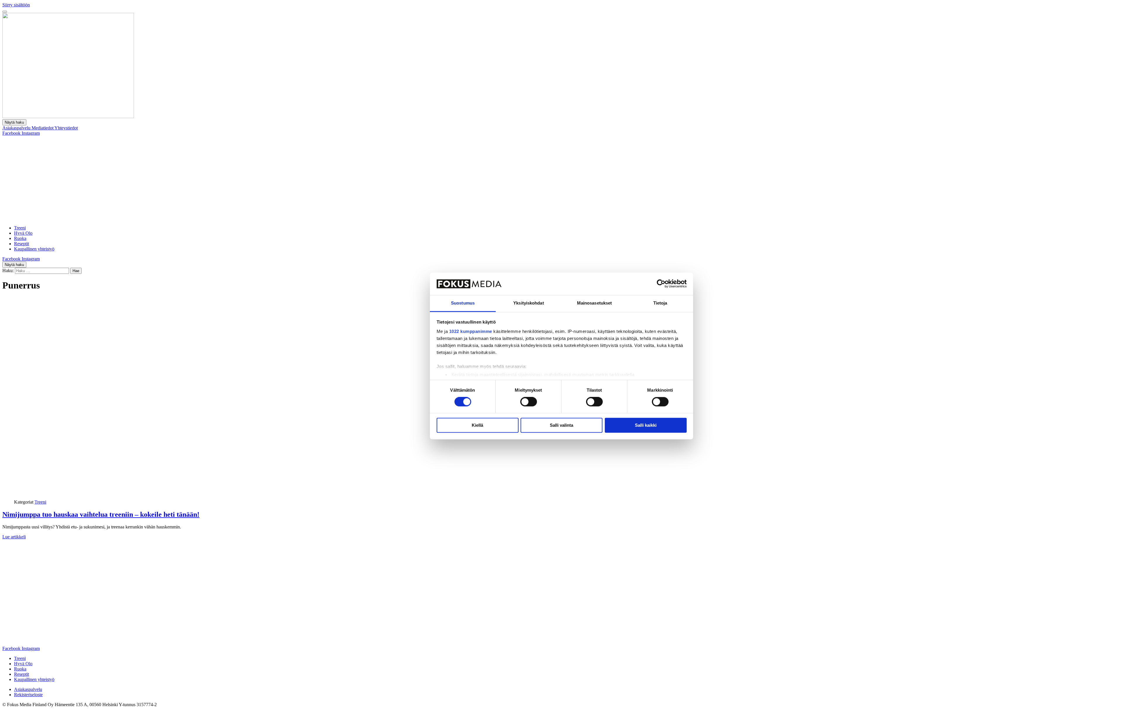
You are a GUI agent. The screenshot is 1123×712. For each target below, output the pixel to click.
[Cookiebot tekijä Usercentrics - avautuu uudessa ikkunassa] (661, 283)
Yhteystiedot (66, 127)
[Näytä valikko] (4, 12)
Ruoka (20, 238)
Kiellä (477, 425)
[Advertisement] (561, 180)
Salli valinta (561, 425)
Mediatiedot (43, 127)
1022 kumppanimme (470, 331)
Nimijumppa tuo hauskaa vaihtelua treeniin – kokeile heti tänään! (100, 514)
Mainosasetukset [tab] (594, 302)
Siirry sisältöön (16, 4)
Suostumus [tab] (463, 302)
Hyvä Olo (23, 233)
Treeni (20, 227)
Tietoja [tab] (660, 302)
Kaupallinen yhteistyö (34, 248)
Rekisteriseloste (28, 694)
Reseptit (21, 243)
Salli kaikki (646, 425)
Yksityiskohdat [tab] (528, 302)
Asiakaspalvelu (17, 127)
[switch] (528, 402)
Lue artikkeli (14, 536)
